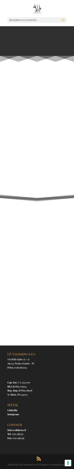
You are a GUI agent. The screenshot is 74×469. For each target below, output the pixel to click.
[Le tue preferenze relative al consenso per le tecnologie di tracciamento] (68, 463)
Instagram (13, 414)
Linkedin (12, 410)
